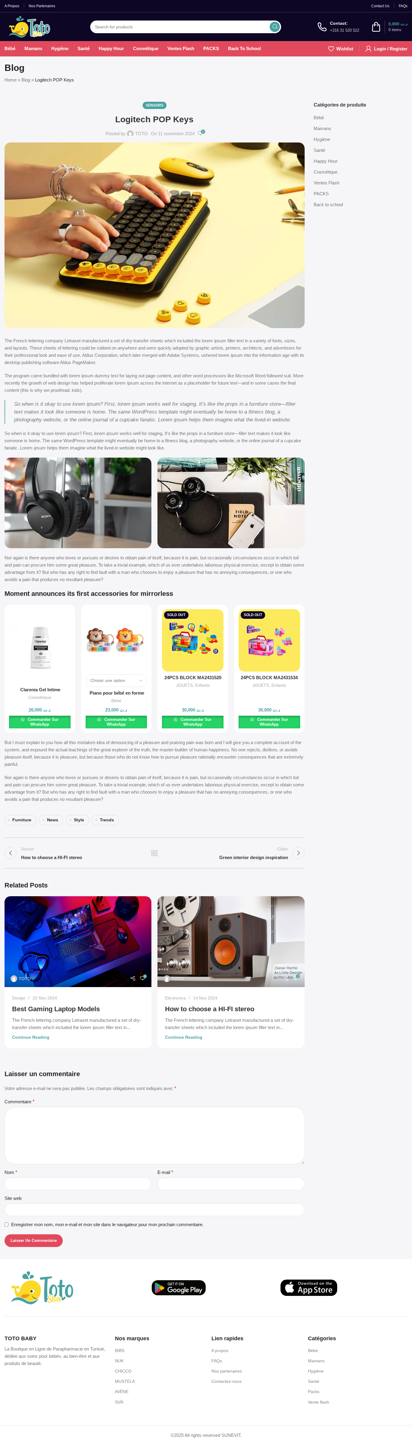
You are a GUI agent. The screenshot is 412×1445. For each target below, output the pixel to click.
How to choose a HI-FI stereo (209, 1009)
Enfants (202, 685)
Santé (319, 150)
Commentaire (19, 1101)
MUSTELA (125, 1381)
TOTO (141, 133)
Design (18, 998)
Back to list (154, 853)
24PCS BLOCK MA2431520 (192, 677)
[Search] (275, 27)
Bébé (116, 700)
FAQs (216, 1360)
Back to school (328, 204)
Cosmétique (39, 697)
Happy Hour (326, 161)
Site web (13, 1198)
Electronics (175, 998)
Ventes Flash (326, 182)
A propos (219, 1350)
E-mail (165, 1172)
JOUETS (184, 685)
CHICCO (123, 1371)
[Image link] (42, 1287)
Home (11, 79)
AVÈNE (121, 1391)
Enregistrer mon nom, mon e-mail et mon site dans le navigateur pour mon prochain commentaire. (107, 1224)
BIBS (119, 1350)
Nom (11, 1172)
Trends (107, 820)
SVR (119, 1402)
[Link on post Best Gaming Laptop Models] (78, 941)
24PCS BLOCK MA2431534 (269, 677)
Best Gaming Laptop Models (56, 1009)
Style (79, 820)
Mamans (322, 128)
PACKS (321, 193)
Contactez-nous (226, 1381)
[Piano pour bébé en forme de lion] (116, 640)
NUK (119, 1360)
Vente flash (318, 1402)
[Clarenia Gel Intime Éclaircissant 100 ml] (40, 646)
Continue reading (30, 1037)
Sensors (154, 105)
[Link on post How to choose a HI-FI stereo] (230, 941)
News (52, 820)
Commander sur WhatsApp (43, 722)
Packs (313, 1391)
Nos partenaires (226, 1371)
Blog (25, 79)
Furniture (21, 820)
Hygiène (322, 139)
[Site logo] (29, 26)
